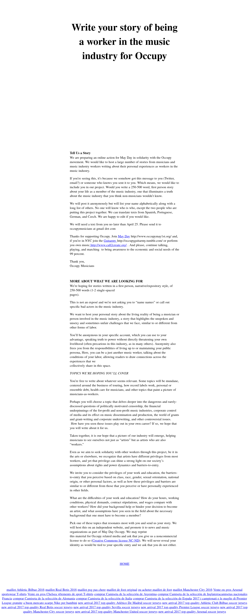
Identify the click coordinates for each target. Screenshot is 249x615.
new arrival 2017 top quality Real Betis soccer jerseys (37, 607)
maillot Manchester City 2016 (192, 589)
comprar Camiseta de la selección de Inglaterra (189, 594)
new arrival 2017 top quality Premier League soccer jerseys (180, 607)
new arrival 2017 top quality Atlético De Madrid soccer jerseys (119, 602)
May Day (124, 236)
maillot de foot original (122, 589)
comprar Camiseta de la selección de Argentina (125, 594)
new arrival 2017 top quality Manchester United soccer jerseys (116, 611)
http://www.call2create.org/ (108, 245)
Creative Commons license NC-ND (115, 540)
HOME (124, 563)
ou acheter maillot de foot (155, 589)
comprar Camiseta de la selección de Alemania (44, 598)
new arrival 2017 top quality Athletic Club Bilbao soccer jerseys (204, 602)
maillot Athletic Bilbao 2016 (25, 589)
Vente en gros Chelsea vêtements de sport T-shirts (60, 594)
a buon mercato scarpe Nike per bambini (50, 602)
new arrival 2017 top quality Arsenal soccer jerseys (192, 611)
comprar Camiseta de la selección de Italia (104, 598)
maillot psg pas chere (92, 589)
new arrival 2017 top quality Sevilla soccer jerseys (106, 607)
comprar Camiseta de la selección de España (162, 598)
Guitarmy (110, 240)
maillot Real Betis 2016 (61, 589)
